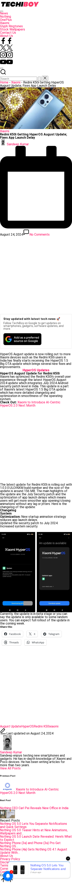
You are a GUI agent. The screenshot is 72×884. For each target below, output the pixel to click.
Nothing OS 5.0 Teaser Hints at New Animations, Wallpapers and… (34, 831)
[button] (39, 79)
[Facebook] (6, 43)
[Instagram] (6, 57)
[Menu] (1, 11)
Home (4, 82)
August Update (10, 726)
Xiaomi (15, 82)
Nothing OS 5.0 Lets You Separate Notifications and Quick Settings (33, 825)
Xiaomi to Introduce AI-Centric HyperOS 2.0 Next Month (30, 403)
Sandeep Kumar (11, 752)
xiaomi (54, 726)
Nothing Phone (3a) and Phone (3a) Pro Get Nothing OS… (30, 844)
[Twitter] (6, 50)
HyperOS (27, 726)
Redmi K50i (42, 726)
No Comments (39, 234)
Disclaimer (7, 862)
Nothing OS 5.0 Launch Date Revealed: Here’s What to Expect (36, 838)
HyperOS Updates (36, 370)
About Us (6, 856)
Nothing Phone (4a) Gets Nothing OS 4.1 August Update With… (33, 850)
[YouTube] (6, 64)
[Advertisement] (36, 274)
